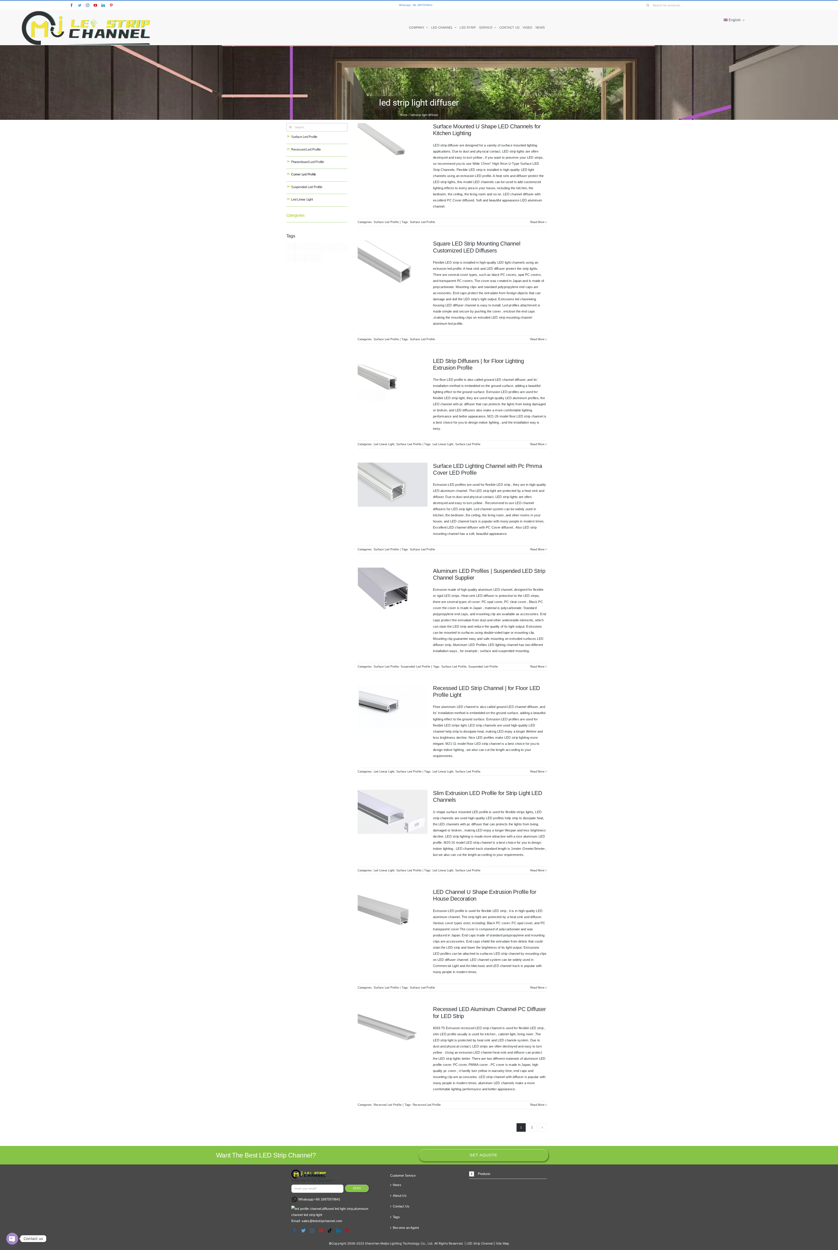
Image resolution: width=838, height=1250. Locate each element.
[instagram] (87, 5)
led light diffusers (326, 247)
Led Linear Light (299, 199)
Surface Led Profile (301, 137)
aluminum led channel (286, 247)
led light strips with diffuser (344, 247)
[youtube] (95, 5)
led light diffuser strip (328, 247)
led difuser (317, 247)
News (397, 1185)
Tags (396, 1217)
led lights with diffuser (286, 257)
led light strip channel (337, 247)
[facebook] (71, 5)
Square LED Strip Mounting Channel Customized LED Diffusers (476, 247)
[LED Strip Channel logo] (86, 11)
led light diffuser (324, 247)
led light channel (319, 247)
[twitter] (79, 5)
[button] (508, 1174)
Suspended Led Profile (304, 187)
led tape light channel (315, 257)
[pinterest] (111, 5)
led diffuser (308, 247)
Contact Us (401, 1206)
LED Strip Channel (480, 1243)
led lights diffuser (335, 247)
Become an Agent (406, 1227)
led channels (306, 247)
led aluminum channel (297, 247)
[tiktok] (330, 1230)
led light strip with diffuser (346, 247)
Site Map (502, 1243)
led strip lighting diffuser (306, 257)
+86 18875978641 (327, 1199)
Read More (537, 222)
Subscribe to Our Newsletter (313, 1180)
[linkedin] (103, 5)
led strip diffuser (297, 257)
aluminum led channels (288, 247)
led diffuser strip (315, 247)
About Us (400, 1195)
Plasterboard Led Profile (305, 162)
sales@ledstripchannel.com (322, 1221)
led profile (288, 257)
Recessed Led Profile (303, 149)
